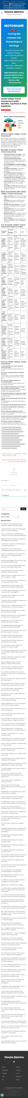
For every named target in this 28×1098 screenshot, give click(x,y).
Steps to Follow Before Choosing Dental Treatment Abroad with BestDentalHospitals (13, 534)
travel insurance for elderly (9, 448)
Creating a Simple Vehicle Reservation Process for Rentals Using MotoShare (12, 636)
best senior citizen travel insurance (11, 427)
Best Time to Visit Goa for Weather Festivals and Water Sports (13, 679)
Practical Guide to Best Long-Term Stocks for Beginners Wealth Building (14, 1042)
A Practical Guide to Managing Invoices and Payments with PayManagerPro (13, 591)
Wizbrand (22, 1091)
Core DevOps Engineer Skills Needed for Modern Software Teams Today (12, 689)
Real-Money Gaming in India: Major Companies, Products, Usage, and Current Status (13, 1009)
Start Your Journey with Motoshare (14, 90)
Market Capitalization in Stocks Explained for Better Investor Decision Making (13, 704)
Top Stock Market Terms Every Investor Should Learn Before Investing (12, 571)
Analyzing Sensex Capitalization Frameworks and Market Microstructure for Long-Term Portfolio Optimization (13, 959)
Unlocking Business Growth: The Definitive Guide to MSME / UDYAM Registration (12, 797)
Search (23, 509)
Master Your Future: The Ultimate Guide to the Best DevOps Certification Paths (14, 1027)
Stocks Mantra (14, 12)
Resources (5, 1070)
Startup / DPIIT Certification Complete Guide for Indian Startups (13, 744)
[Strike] (7, 490)
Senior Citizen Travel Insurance (10, 433)
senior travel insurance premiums (11, 446)
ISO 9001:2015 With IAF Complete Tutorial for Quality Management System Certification (13, 739)
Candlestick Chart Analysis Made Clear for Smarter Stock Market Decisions (13, 987)
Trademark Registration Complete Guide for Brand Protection (13, 769)
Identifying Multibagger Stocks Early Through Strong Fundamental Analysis (13, 561)
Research (18, 1076)
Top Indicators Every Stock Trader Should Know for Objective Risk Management (12, 953)
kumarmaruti (21, 112)
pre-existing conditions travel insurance (13, 431)
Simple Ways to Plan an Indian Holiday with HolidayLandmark (13, 694)
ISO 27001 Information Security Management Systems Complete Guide (13, 865)
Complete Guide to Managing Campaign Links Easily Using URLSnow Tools (14, 601)
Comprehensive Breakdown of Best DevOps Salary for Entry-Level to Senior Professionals (13, 1022)
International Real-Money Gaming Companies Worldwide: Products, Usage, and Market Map (13, 1002)
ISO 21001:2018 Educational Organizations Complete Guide (12, 850)
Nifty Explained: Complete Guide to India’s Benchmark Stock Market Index (12, 975)
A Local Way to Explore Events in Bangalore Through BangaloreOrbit (13, 544)
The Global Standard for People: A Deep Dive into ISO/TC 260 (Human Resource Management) (13, 818)
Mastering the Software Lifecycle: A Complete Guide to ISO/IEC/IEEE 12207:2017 (13, 807)
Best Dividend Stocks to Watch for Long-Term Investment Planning (12, 875)
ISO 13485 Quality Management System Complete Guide (12, 840)
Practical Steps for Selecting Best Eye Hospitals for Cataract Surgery (11, 646)
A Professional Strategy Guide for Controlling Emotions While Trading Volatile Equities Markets (13, 652)
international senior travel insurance (12, 429)
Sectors (18, 1067)
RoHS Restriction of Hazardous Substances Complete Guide (13, 845)
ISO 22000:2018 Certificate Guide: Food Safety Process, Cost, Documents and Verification (13, 907)
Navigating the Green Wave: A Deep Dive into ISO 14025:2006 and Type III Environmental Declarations (13, 829)
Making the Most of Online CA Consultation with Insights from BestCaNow (13, 539)
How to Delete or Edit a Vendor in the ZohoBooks (11, 1037)
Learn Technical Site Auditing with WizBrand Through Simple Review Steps (13, 581)
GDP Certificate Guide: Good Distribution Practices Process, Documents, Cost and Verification (12, 901)
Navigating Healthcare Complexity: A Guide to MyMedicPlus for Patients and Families (14, 764)
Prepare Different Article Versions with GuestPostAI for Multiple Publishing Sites (12, 586)
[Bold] (2, 490)
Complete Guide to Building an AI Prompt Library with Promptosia (12, 596)
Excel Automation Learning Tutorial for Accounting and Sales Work (12, 948)
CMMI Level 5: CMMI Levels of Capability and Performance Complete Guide (13, 812)
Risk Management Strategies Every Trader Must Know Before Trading (13, 611)
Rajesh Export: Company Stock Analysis (12, 885)
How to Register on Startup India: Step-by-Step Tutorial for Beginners (13, 929)
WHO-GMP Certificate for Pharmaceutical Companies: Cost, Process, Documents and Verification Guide (13, 913)
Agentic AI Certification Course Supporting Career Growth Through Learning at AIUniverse (13, 555)
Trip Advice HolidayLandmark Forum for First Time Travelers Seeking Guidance (13, 965)
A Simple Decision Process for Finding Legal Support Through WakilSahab (13, 529)
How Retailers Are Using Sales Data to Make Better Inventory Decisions (13, 792)
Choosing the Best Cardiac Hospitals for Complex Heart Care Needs (12, 641)
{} (17, 489)
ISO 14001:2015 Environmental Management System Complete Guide (13, 749)
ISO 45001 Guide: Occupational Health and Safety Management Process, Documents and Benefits (13, 889)
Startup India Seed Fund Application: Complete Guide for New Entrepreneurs (12, 924)
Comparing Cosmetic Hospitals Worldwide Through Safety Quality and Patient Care (13, 684)
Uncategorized (6, 110)
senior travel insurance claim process (12, 440)
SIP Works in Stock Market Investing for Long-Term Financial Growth (14, 997)
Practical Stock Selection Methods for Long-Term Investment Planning (13, 699)
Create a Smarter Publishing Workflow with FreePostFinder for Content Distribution (13, 606)
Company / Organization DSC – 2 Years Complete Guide (12, 734)
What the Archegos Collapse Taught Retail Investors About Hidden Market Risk (13, 566)
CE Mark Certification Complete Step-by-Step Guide (13, 860)
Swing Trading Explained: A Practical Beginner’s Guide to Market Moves (11, 662)
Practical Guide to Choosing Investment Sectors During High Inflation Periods (12, 667)
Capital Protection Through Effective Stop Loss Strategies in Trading (13, 576)
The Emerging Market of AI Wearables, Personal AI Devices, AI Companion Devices (13, 729)
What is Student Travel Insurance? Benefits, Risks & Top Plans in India (15, 454)
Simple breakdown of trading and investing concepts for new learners (13, 1032)
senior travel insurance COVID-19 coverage (13, 444)
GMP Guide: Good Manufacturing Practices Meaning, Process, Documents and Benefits (13, 895)
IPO (3, 1079)
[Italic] (4, 490)
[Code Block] (14, 490)
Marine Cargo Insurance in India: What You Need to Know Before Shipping (13, 460)
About (18, 1079)
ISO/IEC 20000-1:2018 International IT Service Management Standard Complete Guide (13, 855)
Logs (3, 1076)
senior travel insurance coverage (11, 442)
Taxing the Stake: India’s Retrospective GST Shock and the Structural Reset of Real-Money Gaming (13, 1016)
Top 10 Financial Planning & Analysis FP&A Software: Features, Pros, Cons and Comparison (12, 981)
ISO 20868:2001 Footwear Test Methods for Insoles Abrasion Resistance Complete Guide (13, 802)
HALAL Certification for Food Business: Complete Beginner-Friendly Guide (11, 870)
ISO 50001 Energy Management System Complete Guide (12, 835)
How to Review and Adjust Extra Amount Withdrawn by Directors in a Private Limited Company (13, 673)
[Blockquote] (13, 490)
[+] (19, 489)
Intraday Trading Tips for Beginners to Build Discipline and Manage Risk (13, 657)
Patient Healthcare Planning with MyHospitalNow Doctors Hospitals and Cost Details (13, 786)
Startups (4, 1073)
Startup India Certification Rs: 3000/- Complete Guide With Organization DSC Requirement (12, 775)
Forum (4, 1067)
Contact (18, 1070)
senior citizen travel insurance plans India (13, 435)
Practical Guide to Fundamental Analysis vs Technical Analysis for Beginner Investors (13, 719)
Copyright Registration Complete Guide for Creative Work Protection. (13, 759)
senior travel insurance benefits (11, 438)
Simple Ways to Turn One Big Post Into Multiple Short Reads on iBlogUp (12, 621)
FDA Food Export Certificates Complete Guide (12, 824)
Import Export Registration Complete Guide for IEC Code (13, 754)
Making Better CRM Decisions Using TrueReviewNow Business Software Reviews (13, 549)
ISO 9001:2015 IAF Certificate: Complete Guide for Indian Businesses (13, 919)
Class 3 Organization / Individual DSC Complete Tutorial (11, 781)
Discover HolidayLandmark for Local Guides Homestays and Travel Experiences (13, 970)
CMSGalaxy (14, 1089)
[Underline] (6, 490)
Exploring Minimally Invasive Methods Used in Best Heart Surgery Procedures (13, 631)
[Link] (16, 490)
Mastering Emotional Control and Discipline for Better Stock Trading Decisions (13, 616)
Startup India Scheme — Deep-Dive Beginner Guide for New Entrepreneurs (13, 934)
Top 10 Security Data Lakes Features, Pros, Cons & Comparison (13, 714)
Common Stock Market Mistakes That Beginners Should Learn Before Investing (12, 992)
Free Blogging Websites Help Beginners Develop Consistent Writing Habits (12, 626)
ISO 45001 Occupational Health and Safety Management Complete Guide (13, 880)
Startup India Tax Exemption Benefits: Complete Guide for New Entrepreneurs (12, 939)
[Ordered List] (9, 490)
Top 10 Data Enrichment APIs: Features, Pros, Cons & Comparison (13, 709)
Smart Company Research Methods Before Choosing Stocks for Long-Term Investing (13, 724)
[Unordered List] (11, 490)
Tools (17, 1073)
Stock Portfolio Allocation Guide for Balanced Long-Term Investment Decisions (13, 944)
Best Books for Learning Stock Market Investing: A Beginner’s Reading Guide (11, 524)
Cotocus (22, 1094)
